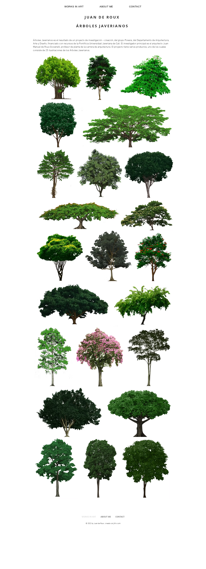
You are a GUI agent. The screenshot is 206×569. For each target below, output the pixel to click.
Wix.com (117, 523)
